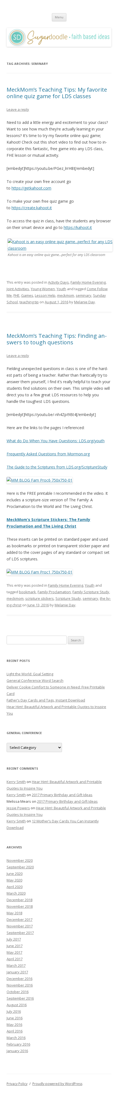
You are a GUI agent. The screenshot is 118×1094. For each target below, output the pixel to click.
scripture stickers (39, 598)
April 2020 (15, 886)
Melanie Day (84, 301)
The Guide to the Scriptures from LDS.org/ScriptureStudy (57, 467)
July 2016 (14, 1011)
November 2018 (20, 906)
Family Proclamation (54, 591)
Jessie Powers (18, 807)
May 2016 (14, 1024)
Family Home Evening (88, 282)
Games (27, 295)
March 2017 (16, 965)
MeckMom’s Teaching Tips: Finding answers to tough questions (57, 339)
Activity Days (58, 282)
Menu (59, 17)
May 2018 (14, 912)
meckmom (65, 295)
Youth (61, 288)
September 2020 (20, 867)
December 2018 (19, 899)
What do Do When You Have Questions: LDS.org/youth (56, 440)
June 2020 (15, 873)
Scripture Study (68, 598)
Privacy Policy (17, 1083)
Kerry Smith (16, 781)
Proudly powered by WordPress (57, 1083)
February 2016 (18, 1044)
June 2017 (15, 945)
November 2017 (20, 926)
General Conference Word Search (35, 680)
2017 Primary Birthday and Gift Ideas (62, 794)
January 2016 (17, 1050)
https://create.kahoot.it (32, 207)
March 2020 (16, 893)
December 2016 (19, 978)
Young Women (43, 288)
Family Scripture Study (90, 591)
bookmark (27, 591)
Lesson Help (45, 295)
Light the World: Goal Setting (30, 673)
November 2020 (20, 860)
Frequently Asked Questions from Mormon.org (48, 453)
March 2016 (16, 1037)
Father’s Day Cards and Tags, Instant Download (46, 700)
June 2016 (15, 1018)
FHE (16, 295)
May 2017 (14, 952)
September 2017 (20, 932)
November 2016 (20, 985)
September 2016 (20, 998)
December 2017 (19, 919)
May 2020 (14, 880)
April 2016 (15, 1031)
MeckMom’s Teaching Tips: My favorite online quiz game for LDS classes (57, 93)
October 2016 (18, 991)
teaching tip (29, 301)
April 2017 (15, 958)
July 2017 (14, 939)
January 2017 (17, 972)
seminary (83, 295)
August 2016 (17, 1004)
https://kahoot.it (78, 227)
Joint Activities (18, 288)
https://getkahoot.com (31, 188)
